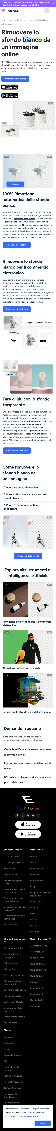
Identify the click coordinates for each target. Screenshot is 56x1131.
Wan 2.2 (34, 925)
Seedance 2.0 (36, 874)
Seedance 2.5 (36, 868)
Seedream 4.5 (36, 988)
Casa (3, 20)
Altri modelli (36, 931)
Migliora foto (10, 969)
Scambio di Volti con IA (15, 990)
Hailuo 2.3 (34, 913)
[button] (28, 487)
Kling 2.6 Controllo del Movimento (40, 894)
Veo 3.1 (33, 856)
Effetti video (9, 868)
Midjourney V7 (37, 958)
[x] (38, 815)
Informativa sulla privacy (11, 1068)
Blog (6, 1061)
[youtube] (33, 815)
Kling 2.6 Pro (36, 901)
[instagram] (28, 815)
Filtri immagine (11, 963)
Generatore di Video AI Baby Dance (14, 917)
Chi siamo (8, 1037)
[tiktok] (22, 815)
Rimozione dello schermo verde (21, 668)
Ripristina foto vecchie (14, 1016)
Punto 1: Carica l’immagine (22, 487)
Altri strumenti (11, 924)
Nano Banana (36, 976)
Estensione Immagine (14, 975)
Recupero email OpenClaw (11, 1104)
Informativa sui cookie (14, 1082)
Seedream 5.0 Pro (38, 946)
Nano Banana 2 (37, 964)
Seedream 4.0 (36, 994)
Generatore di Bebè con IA (13, 1009)
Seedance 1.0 (36, 880)
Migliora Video (10, 874)
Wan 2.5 (34, 919)
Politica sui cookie (29, 1116)
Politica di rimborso (13, 1076)
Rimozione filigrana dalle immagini (13, 982)
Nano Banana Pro (38, 970)
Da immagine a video (13, 862)
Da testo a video (11, 856)
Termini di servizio (12, 1088)
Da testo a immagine (13, 948)
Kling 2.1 (34, 907)
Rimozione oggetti (12, 996)
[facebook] (17, 815)
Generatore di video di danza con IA (14, 891)
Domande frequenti (13, 1055)
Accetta (43, 1123)
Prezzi (7, 1049)
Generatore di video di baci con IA (14, 908)
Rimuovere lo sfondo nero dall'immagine (27, 712)
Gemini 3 (34, 982)
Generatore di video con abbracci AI (13, 899)
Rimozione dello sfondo (16, 20)
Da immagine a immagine (11, 956)
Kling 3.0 (34, 886)
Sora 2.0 (34, 862)
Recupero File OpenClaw (10, 1095)
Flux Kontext (36, 1000)
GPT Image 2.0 (37, 952)
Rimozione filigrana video (13, 882)
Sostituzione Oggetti (13, 1002)
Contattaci (9, 1043)
